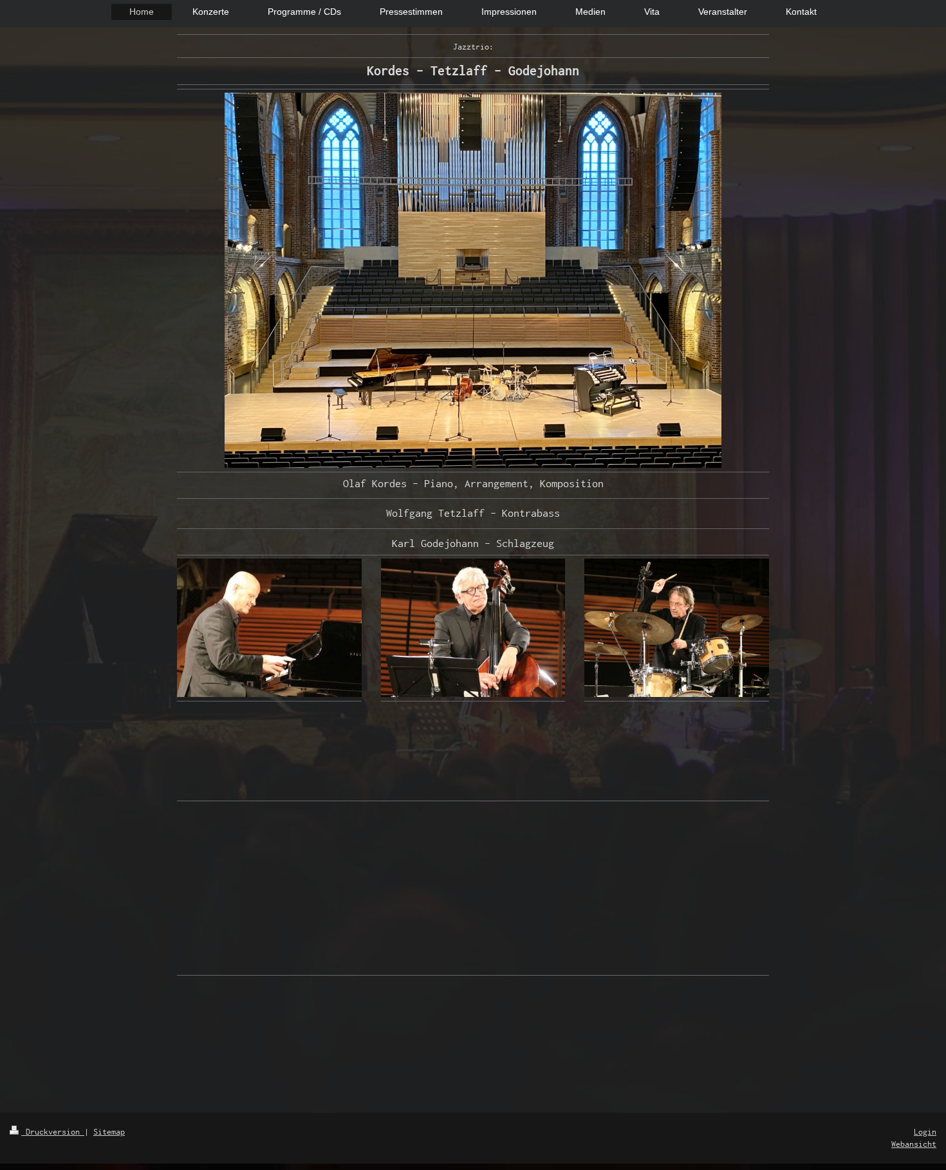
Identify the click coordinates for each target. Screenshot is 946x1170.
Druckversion (52, 1132)
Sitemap (109, 1132)
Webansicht (913, 1144)
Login (925, 1132)
